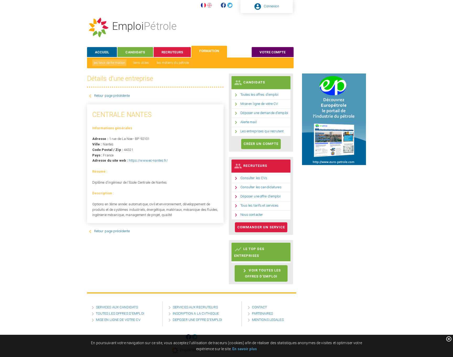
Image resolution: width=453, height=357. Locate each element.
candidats (135, 52)
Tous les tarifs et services (259, 205)
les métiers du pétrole (173, 63)
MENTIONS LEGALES (268, 320)
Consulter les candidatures (260, 187)
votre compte (273, 52)
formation (209, 51)
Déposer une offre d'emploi (260, 196)
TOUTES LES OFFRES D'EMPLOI (120, 313)
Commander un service (261, 227)
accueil (102, 52)
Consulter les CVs (253, 178)
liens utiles (141, 63)
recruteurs (172, 52)
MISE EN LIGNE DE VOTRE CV (118, 320)
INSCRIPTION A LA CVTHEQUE (196, 313)
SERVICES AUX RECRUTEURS (195, 307)
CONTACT (259, 307)
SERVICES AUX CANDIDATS (117, 307)
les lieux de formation (109, 63)
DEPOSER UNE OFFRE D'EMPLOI (197, 320)
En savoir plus (244, 349)
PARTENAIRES (262, 313)
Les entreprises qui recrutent (262, 131)
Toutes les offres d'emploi (259, 95)
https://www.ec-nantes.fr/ (148, 160)
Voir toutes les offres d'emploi (261, 273)
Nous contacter (251, 215)
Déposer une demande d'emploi (264, 113)
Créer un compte (261, 144)
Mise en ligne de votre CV (259, 104)
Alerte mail (248, 122)
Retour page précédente (112, 96)
